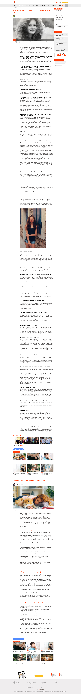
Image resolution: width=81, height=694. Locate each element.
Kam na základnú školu (59, 19)
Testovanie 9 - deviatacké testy (60, 26)
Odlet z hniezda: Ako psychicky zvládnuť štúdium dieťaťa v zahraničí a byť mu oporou (61, 34)
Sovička (37, 5)
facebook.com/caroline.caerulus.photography (26, 251)
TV (23, 5)
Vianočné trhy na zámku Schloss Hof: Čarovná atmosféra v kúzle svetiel (61, 46)
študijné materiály (43, 5)
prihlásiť (60, 2)
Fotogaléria (17, 435)
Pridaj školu (14, 681)
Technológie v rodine (59, 13)
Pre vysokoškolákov (54, 676)
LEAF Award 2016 (39, 57)
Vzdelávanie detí (58, 10)
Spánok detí (22, 635)
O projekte (56, 681)
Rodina (63, 63)
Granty (60, 5)
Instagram (61, 673)
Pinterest (61, 675)
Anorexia (21, 445)
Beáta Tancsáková (19, 484)
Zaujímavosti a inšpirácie (59, 17)
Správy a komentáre (59, 22)
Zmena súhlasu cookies (30, 687)
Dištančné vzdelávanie (58, 63)
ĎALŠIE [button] (63, 5)
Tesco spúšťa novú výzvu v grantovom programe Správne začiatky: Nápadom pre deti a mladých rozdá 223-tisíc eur (60, 38)
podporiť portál (65, 2)
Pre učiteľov (53, 674)
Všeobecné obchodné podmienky (31, 682)
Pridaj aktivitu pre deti (16, 682)
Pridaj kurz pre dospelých (16, 683)
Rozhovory (60, 65)
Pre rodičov (53, 673)
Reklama (42, 681)
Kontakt (42, 684)
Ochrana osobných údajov (30, 684)
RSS (41, 687)
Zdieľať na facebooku (19, 449)
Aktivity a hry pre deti (59, 15)
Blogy (33, 5)
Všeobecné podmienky (30, 681)
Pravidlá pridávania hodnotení (31, 683)
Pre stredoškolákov (54, 675)
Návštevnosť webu (43, 682)
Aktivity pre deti (54, 5)
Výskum (56, 65)
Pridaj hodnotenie (15, 684)
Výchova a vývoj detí (59, 12)
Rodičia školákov (15, 7)
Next (52, 440)
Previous (13, 440)
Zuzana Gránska (19, 16)
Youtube (61, 674)
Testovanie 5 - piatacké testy (60, 28)
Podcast (28, 5)
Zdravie (20, 7)
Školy (49, 5)
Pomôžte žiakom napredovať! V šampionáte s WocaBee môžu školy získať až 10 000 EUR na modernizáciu (61, 43)
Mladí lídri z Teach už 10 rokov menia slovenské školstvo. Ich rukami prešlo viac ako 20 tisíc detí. (61, 49)
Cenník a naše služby (43, 683)
